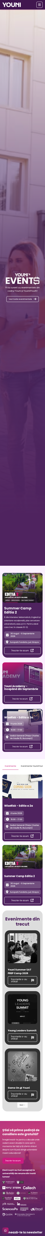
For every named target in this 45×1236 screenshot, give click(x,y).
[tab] (10, 766)
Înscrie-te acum (13, 1160)
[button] (39, 5)
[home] (11, 5)
